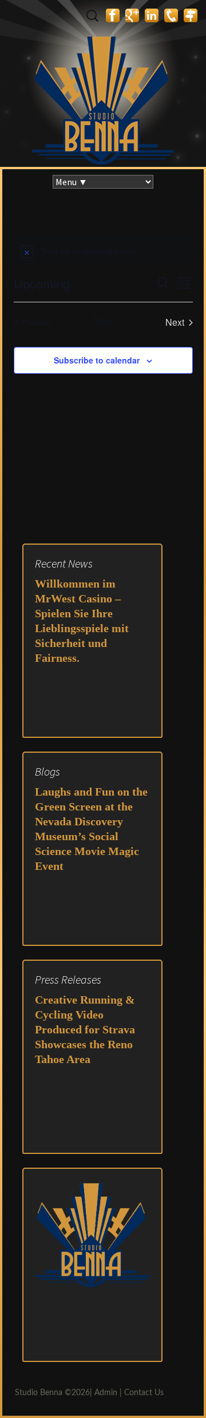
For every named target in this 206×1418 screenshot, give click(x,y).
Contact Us (144, 1393)
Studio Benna (38, 1393)
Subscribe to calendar (97, 360)
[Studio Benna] (103, 83)
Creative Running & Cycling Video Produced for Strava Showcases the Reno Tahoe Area (85, 1029)
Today (103, 320)
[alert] (88, 251)
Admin (105, 1393)
